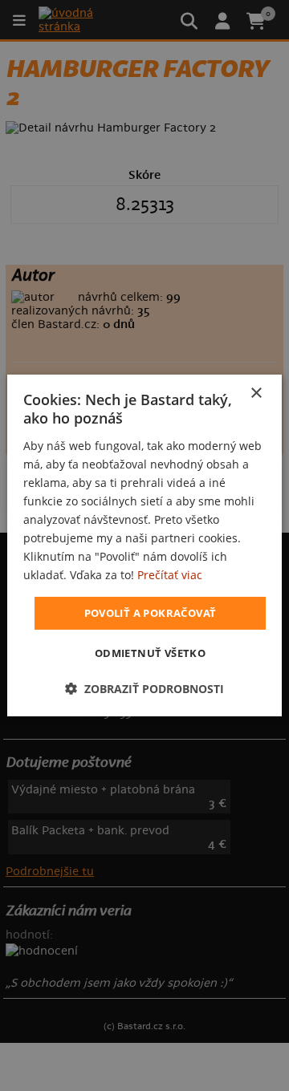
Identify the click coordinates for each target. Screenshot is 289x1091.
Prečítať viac (169, 574)
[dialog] (144, 545)
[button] (144, 688)
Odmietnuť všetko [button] (150, 653)
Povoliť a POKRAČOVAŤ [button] (150, 612)
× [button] (256, 393)
